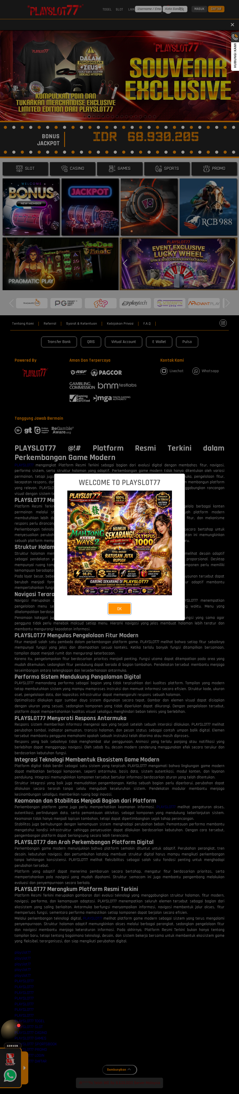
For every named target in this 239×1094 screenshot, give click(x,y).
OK (119, 609)
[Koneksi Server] (12, 1031)
